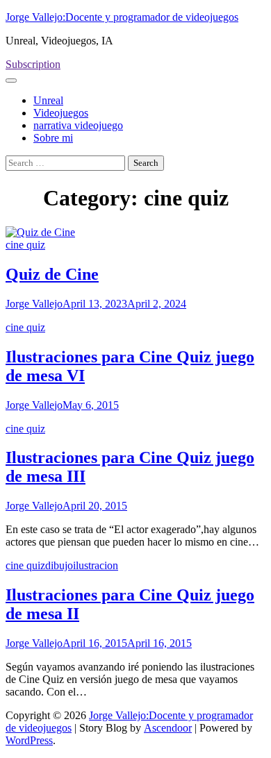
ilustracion (95, 565)
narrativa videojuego (78, 125)
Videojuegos (60, 113)
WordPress (29, 740)
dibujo (59, 565)
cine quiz (25, 245)
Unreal (48, 100)
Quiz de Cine (52, 274)
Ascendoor (168, 728)
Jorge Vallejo (34, 304)
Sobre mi (53, 138)
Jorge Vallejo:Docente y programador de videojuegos (122, 17)
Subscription (33, 64)
